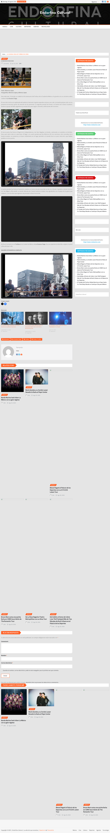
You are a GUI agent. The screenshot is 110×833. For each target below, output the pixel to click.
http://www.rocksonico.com (91, 125)
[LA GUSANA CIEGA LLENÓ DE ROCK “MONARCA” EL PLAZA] (60, 318)
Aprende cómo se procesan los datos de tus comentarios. (42, 682)
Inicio (3, 54)
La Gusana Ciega (17, 339)
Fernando (6, 63)
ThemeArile (50, 830)
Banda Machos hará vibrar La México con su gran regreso (11, 398)
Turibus (27, 339)
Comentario (4, 641)
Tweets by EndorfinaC (82, 113)
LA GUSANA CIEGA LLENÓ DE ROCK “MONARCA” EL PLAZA (58, 326)
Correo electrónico (7, 663)
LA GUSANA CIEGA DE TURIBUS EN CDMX (18, 54)
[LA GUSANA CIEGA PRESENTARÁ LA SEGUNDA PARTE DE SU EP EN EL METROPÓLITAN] (36, 318)
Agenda (36, 26)
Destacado (6, 339)
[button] (33, 181)
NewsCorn (42, 830)
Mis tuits (78, 230)
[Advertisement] (55, 40)
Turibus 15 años (37, 339)
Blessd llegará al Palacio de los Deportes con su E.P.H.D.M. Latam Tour (60, 490)
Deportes (27, 26)
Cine (11, 26)
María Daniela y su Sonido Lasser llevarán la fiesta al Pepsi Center (36, 391)
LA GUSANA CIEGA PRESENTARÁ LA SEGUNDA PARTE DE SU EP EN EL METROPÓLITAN (34, 327)
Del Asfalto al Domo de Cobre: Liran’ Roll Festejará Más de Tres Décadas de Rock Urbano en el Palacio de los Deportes (61, 620)
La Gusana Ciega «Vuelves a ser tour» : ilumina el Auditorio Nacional (10, 326)
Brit (5, 403)
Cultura (18, 26)
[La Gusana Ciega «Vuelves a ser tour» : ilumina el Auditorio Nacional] (12, 318)
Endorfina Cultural (55, 13)
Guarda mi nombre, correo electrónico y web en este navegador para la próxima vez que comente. (31, 670)
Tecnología (45, 26)
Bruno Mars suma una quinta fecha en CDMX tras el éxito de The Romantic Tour (11, 619)
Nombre (4, 655)
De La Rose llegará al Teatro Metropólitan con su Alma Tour (36, 618)
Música (4, 26)
